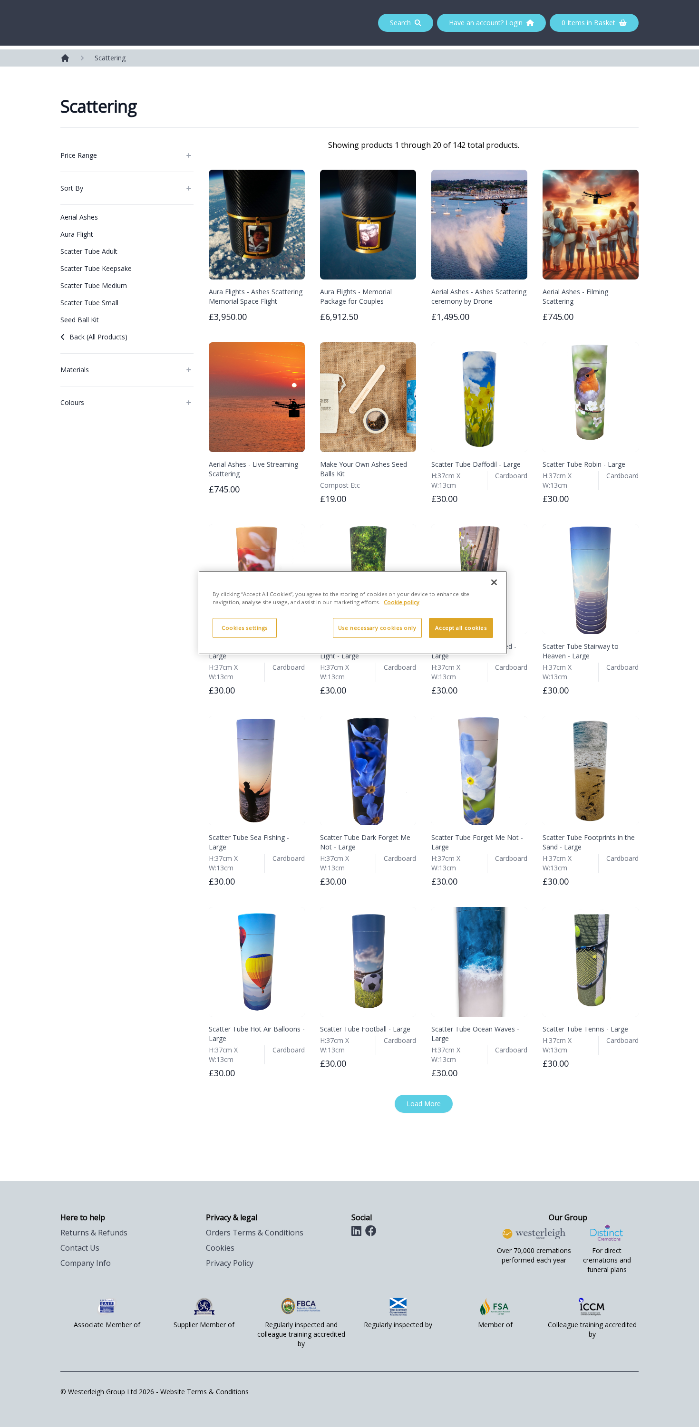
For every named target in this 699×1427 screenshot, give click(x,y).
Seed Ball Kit (79, 319)
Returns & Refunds (93, 1232)
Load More (424, 1103)
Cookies (220, 1248)
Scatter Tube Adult (88, 251)
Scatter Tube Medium (93, 285)
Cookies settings (245, 627)
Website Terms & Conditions (204, 1391)
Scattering (110, 57)
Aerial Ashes (79, 217)
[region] (352, 613)
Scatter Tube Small (89, 302)
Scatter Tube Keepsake (96, 268)
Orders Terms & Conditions (254, 1232)
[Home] (65, 58)
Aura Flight (76, 234)
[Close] (494, 582)
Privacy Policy (229, 1263)
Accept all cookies (460, 627)
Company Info (85, 1263)
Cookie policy (401, 602)
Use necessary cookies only (377, 627)
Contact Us (79, 1248)
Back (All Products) (98, 336)
